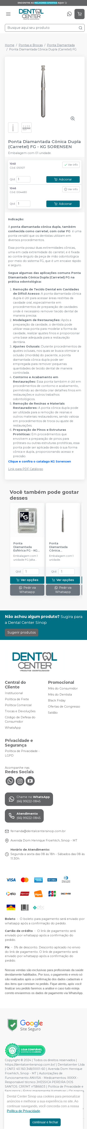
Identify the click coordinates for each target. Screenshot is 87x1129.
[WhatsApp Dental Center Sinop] (10, 781)
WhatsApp (13, 728)
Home (9, 45)
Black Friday (57, 700)
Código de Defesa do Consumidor (20, 719)
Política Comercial (18, 705)
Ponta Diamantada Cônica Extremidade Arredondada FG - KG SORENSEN (62, 547)
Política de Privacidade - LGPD (22, 753)
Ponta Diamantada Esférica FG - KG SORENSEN (25, 547)
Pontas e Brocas (31, 45)
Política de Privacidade (23, 1111)
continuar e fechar (45, 1122)
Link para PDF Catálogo (25, 469)
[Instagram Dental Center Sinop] (20, 781)
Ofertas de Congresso (64, 706)
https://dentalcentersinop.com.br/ (30, 1064)
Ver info (73, 164)
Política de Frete (17, 699)
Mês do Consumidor (63, 688)
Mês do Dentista (60, 694)
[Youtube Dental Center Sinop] (30, 781)
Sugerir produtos (21, 632)
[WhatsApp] (69, 14)
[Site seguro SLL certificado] (25, 1025)
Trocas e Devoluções (20, 711)
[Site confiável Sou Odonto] (25, 1050)
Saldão (53, 712)
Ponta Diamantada (61, 45)
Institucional (14, 693)
